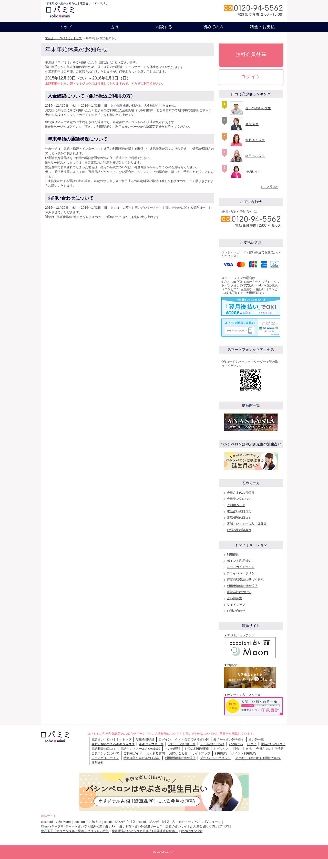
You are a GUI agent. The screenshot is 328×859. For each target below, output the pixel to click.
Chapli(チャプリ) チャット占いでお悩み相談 (71, 826)
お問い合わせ (236, 611)
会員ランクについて (240, 499)
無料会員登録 (251, 54)
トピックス (221, 749)
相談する (164, 27)
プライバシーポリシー (242, 573)
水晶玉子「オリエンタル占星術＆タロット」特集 (75, 831)
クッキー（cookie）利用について (258, 758)
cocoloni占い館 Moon (56, 822)
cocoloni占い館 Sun (87, 822)
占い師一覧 (256, 739)
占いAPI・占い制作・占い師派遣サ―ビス (133, 826)
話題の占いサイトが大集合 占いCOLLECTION (197, 826)
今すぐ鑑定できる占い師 (192, 739)
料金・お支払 (262, 27)
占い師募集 (234, 598)
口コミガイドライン (240, 567)
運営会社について (239, 592)
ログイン (251, 76)
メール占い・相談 (212, 744)
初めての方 (213, 27)
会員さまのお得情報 (240, 492)
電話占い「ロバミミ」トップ (63, 38)
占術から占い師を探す (228, 739)
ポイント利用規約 (239, 561)
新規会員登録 (145, 739)
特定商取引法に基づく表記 (142, 758)
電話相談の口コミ (239, 518)
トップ (65, 27)
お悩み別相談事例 (239, 530)
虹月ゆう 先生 (255, 140)
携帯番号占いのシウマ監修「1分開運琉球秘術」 (145, 831)
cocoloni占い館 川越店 (153, 822)
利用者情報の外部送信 (242, 586)
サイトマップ (236, 604)
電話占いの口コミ (239, 511)
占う (115, 27)
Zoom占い (236, 744)
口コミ (252, 744)
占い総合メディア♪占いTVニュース (196, 822)
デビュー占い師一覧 (182, 744)
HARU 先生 (253, 172)
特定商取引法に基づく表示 (245, 579)
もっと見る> (269, 187)
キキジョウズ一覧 (151, 744)
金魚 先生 (252, 124)
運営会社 (97, 762)
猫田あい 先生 (255, 156)
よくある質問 (155, 753)
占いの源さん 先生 (258, 108)
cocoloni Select (191, 831)
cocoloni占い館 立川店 (119, 822)
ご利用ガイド (236, 505)
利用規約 (233, 554)
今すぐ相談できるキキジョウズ (113, 744)
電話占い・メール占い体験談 (247, 524)
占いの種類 (172, 749)
